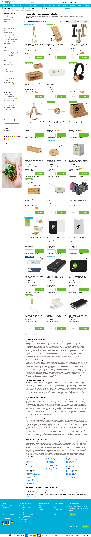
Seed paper (29, 466)
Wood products (50, 462)
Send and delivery (7, 511)
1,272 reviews (84, 8)
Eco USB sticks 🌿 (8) (9, 100)
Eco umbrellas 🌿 (30, 480)
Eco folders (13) (8, 102)
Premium (28, 462)
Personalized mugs (24, 509)
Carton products (50, 464)
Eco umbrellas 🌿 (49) (9, 106)
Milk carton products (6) (10, 41)
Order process (6, 513)
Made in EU (29, 472)
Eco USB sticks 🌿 (30, 476)
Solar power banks (71, 477)
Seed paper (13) (8, 62)
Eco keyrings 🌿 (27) (9, 109)
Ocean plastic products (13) (10, 37)
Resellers (56, 513)
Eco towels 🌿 (70, 466)
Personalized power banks (26, 514)
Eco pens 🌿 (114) (8, 56)
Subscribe (85, 526)
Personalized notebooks (25, 511)
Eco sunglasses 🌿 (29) (9, 82)
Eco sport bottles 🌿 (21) (10, 84)
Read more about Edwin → (33, 497)
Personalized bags (24, 506)
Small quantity (29, 460)
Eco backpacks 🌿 (30, 473)
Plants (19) (6, 50)
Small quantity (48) (8, 18)
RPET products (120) (9, 28)
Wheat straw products (52, 467)
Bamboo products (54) (9, 30)
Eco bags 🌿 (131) (8, 80)
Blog (55, 507)
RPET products (50, 458)
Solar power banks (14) (10, 87)
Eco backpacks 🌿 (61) (9, 96)
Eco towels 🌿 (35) (8, 71)
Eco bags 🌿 (69, 472)
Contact (73, 514)
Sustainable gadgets (31, 10)
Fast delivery (29, 461)
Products (41, 509)
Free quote (39, 57)
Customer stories (58, 509)
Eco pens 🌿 (69, 462)
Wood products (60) (9, 34)
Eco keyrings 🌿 (30, 483)
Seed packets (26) (8, 64)
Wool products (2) (8, 43)
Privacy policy (5, 507)
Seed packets (29, 468)
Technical (41, 511)
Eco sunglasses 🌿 (71, 473)
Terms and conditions (7, 506)
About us (56, 506)
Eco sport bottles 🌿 (71, 474)
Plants (68, 458)
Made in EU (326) (8, 94)
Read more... (29, 17)
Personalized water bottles (26, 518)
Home (3, 10)
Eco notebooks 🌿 (71, 461)
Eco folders (29, 477)
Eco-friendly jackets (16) (10, 104)
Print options (42, 506)
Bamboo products (50, 460)
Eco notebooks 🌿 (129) (10, 54)
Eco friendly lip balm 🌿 (32, 482)
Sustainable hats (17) (9, 86)
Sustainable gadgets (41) (11, 52)
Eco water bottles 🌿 (71, 470)
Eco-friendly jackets (31, 479)
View (29, 57)
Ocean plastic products (52, 465)
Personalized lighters (24, 507)
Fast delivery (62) (8, 19)
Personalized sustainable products (15, 10)
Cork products (49, 461)
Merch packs (22, 521)
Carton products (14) (9, 36)
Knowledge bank (44, 504)
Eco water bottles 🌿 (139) (10, 78)
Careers (56, 511)
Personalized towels (24, 516)
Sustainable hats (70, 476)
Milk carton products (51, 468)
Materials (41, 507)
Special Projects (23, 519)
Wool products (50, 470)
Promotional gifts (25, 504)
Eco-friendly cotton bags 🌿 (33, 474)
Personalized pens (24, 513)
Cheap (27, 458)
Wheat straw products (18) (10, 39)
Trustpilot (76, 8)
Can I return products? (8, 514)
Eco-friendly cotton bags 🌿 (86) (12, 98)
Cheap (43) (6, 16)
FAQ (55, 514)
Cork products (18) (8, 32)
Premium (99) (7, 21)
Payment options (6, 509)
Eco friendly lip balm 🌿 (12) (11, 107)
